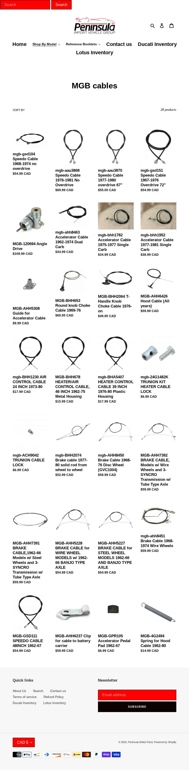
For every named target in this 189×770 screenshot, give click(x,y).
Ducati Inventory (24, 703)
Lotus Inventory (54, 703)
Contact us (58, 691)
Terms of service (25, 697)
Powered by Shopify (165, 742)
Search (38, 691)
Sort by (19, 110)
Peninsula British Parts (140, 742)
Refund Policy (54, 697)
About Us (19, 691)
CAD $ (22, 742)
